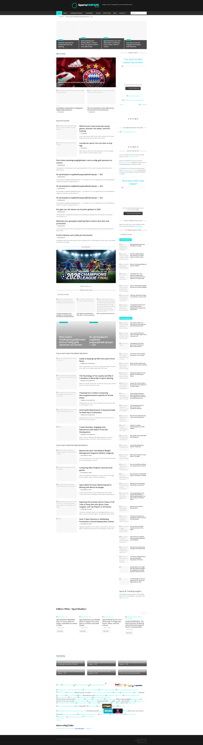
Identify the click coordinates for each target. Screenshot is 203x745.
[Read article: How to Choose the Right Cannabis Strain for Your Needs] (124, 529)
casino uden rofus (60, 728)
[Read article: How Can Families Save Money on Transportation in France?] (124, 467)
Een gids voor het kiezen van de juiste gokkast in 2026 (78, 209)
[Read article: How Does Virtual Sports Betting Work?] (124, 509)
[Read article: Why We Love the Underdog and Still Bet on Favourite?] (124, 486)
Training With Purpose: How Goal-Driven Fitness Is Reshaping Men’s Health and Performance (137, 307)
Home (59, 13)
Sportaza (88, 728)
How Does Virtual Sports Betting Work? (136, 507)
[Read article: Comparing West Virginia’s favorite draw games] (66, 473)
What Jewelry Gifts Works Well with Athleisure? (138, 436)
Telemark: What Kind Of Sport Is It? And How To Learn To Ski (138, 296)
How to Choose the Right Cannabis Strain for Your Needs (136, 528)
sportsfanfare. (125, 598)
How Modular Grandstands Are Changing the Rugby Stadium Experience (69, 109)
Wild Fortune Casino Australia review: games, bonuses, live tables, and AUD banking (94, 128)
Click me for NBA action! (134, 88)
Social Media (89, 13)
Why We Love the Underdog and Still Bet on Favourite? (137, 484)
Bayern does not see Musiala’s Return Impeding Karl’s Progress (81, 82)
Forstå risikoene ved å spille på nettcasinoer (74, 235)
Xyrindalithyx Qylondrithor (88, 363)
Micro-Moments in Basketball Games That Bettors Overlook (138, 474)
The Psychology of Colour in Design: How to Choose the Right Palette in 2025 (137, 580)
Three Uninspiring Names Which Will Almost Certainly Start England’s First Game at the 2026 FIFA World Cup (138, 396)
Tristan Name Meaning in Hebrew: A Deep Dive (137, 446)
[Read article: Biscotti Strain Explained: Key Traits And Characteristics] (124, 418)
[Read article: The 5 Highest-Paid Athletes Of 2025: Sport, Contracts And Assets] (86, 305)
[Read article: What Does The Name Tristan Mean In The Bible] (124, 457)
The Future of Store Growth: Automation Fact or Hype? (137, 354)
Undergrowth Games (76, 13)
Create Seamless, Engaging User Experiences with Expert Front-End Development (93, 429)
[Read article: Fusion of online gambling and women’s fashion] (124, 266)
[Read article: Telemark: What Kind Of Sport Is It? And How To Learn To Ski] (124, 297)
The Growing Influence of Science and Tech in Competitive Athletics (137, 407)
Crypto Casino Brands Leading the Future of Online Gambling (138, 286)
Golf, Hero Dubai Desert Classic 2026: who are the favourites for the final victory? (100, 109)
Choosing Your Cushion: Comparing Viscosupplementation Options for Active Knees (96, 395)
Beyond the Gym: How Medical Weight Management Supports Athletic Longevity (96, 451)
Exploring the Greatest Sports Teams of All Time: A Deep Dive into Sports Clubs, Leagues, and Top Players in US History (96, 504)
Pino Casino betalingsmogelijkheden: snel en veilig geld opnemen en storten (72, 340)
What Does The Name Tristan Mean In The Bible (138, 455)
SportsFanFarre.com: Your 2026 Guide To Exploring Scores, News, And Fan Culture (112, 43)
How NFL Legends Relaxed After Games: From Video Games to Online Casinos (137, 255)
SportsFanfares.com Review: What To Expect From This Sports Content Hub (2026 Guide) (89, 43)
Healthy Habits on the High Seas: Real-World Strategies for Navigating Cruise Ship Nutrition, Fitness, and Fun (137, 569)
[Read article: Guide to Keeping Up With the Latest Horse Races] (66, 364)
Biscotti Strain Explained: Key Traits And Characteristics (138, 416)
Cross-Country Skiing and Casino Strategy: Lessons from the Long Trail (138, 334)
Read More (60, 631)
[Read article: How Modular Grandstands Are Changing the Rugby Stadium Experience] (70, 97)
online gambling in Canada (129, 170)
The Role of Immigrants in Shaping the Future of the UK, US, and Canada (138, 517)
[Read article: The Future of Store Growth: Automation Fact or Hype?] (124, 356)
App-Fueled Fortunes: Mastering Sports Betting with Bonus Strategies (95, 486)
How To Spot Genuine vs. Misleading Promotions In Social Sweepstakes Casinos (96, 520)
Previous (117, 110)
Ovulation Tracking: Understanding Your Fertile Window (137, 427)
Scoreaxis (66, 294)
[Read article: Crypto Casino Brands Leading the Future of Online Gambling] (124, 288)
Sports (65, 13)
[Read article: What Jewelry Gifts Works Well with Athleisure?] (124, 438)
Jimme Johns (62, 84)
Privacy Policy (75, 739)
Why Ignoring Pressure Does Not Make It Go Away (137, 245)
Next (148, 110)
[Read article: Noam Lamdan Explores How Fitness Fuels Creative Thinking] (124, 366)
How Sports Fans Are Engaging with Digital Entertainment (133, 44)
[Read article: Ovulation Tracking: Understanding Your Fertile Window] (124, 428)
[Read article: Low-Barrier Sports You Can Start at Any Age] (66, 149)
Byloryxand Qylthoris (86, 455)
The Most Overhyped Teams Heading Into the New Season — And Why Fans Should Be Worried (65, 315)
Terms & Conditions (65, 739)
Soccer (60, 79)
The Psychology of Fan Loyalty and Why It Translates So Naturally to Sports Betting (96, 377)
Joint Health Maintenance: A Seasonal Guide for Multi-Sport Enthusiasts (97, 411)
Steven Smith (61, 112)
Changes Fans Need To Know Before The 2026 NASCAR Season (137, 374)
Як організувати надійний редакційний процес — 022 (79, 16)
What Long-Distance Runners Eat (106, 313)
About (115, 13)
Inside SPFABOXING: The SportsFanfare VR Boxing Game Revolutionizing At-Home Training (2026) (134, 624)
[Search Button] (145, 13)
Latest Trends (107, 13)
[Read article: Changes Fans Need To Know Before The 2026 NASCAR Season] (124, 375)
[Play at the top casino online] (136, 711)
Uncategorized (63, 322)
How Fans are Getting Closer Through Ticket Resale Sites (137, 547)
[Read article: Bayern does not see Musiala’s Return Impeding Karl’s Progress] (86, 72)
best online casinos (133, 156)
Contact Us (122, 13)
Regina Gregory (61, 165)
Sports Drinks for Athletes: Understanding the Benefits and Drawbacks (137, 538)
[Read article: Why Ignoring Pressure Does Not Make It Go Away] (124, 247)
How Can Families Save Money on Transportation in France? (138, 465)
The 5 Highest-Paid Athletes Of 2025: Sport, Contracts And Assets (86, 314)
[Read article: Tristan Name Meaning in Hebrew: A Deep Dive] (124, 447)
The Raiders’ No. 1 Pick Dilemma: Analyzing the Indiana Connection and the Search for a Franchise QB (137, 276)
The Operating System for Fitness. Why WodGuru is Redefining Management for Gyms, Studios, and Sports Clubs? (137, 496)
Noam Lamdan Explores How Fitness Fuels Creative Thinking (138, 364)
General (98, 13)
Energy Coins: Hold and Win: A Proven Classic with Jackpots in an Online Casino (138, 384)
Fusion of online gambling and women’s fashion (138, 265)
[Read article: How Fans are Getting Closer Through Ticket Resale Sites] (124, 549)
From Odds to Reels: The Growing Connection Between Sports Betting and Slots (138, 324)
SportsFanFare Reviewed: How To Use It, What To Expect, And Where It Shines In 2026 (66, 622)
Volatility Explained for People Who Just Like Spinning (66, 44)
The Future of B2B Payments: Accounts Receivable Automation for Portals (138, 558)
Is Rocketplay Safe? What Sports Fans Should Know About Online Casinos (137, 345)
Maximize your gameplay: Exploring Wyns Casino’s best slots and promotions (132, 672)
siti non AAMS (70, 728)
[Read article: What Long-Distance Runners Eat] (106, 305)
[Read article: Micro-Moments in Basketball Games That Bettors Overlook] (124, 476)
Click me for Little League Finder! (134, 213)
